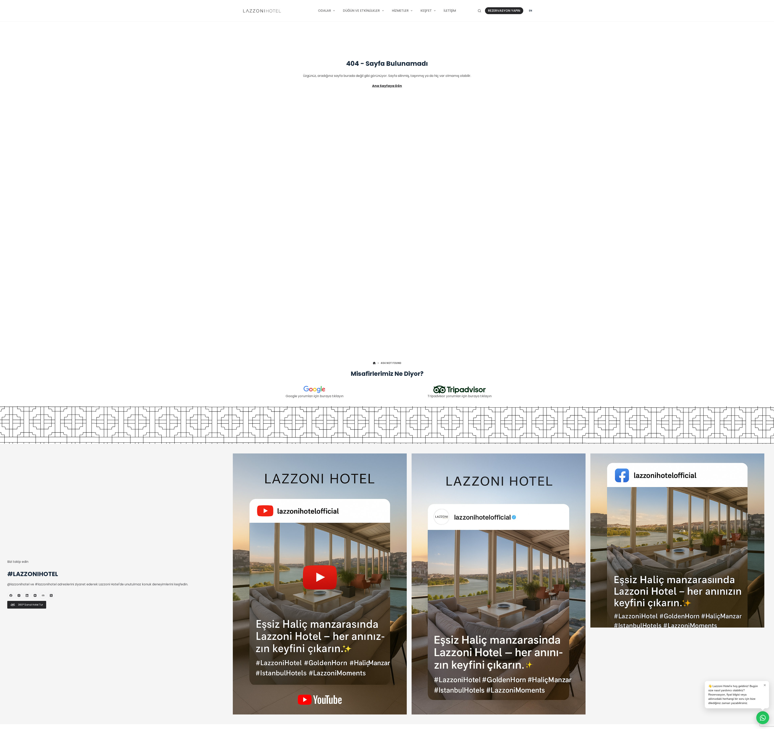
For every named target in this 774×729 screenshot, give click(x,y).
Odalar (324, 10)
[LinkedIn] (26, 595)
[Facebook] (10, 595)
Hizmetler (400, 10)
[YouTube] (34, 595)
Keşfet (426, 10)
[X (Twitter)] (51, 595)
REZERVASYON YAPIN (504, 10)
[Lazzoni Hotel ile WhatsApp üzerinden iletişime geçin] (762, 717)
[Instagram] (18, 595)
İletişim (450, 10)
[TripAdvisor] (43, 595)
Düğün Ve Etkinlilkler (361, 10)
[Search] (479, 10)
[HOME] (374, 363)
